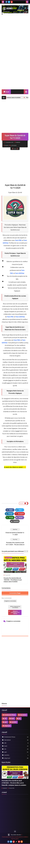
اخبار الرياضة (7, 726)
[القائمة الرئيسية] (26, 91)
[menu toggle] (3, 2)
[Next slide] (27, 551)
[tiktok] (16, 841)
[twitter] (9, 2)
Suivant (22, 503)
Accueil (7, 92)
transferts (13, 722)
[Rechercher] (27, 2)
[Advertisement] (15, 72)
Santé (12, 718)
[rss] (21, 841)
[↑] (15, 831)
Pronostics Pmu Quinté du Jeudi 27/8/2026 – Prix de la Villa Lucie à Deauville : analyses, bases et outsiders (14, 782)
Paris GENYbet (19, 273)
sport (5, 722)
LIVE (5, 718)
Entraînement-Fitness (9, 715)
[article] (15, 532)
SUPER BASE (14, 145)
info (19, 718)
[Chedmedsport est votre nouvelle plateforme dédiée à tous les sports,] (15, 9)
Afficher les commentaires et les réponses (15, 612)
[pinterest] (19, 841)
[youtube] (11, 2)
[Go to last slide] (25, 551)
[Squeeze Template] (9, 835)
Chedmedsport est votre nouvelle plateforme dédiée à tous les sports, (15, 838)
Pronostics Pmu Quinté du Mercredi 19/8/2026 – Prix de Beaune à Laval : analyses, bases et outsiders (13, 580)
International (23, 715)
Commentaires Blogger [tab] (15, 593)
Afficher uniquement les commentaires (15, 607)
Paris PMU (18, 240)
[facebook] (6, 2)
